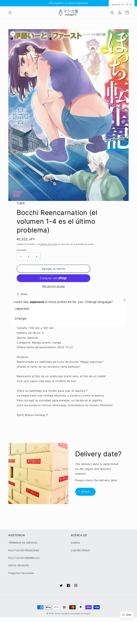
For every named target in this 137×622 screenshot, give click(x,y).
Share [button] (24, 294)
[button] (10, 12)
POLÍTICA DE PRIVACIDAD (23, 550)
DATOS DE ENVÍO (18, 565)
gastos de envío (49, 244)
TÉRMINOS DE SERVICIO (23, 542)
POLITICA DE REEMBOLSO (24, 557)
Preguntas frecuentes (21, 573)
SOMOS (75, 542)
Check (85, 491)
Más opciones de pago (53, 286)
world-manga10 (62, 613)
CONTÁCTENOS (80, 550)
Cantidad (21, 250)
